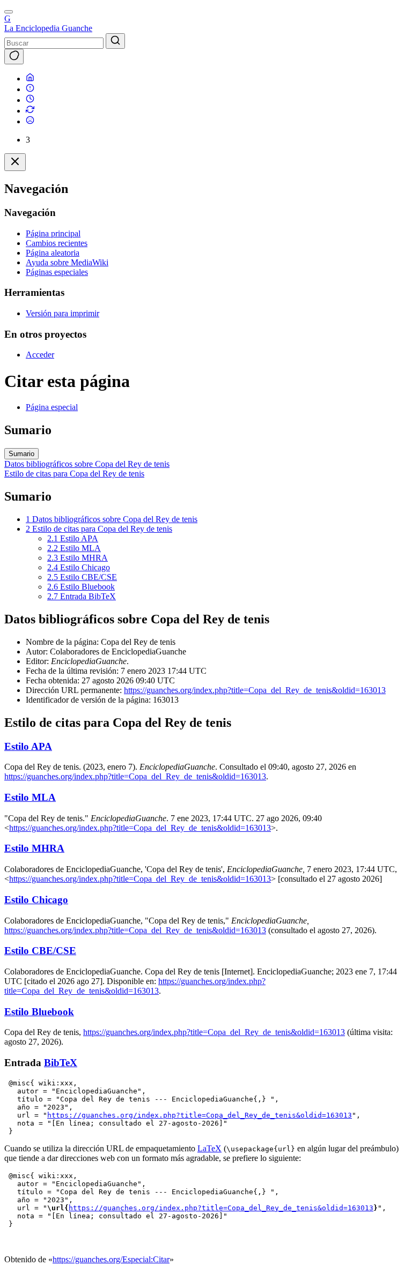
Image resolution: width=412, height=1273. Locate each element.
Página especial (52, 407)
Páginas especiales (57, 272)
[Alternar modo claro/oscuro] (14, 56)
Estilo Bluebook (39, 1011)
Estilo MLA (30, 797)
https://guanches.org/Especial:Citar (111, 1259)
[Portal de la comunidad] (30, 89)
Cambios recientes (56, 243)
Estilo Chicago (36, 899)
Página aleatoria (52, 252)
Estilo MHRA (34, 848)
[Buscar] (115, 41)
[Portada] (30, 78)
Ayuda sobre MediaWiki (67, 262)
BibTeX (60, 1062)
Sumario (21, 454)
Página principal (53, 233)
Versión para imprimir (62, 313)
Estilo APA (28, 746)
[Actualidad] (30, 100)
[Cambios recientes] (30, 110)
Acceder (40, 354)
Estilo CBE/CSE (40, 950)
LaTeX (209, 1148)
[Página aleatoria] (30, 121)
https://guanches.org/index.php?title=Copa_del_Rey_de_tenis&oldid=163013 (255, 690)
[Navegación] (8, 11)
